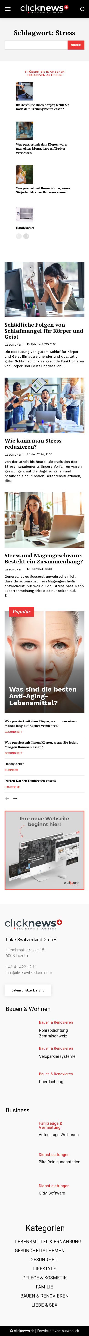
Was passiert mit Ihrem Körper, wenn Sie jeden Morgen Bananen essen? (43, 190)
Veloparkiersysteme (57, 1056)
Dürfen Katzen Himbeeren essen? (30, 780)
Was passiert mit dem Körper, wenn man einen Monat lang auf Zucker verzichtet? (41, 148)
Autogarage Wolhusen (59, 1134)
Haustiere (12, 787)
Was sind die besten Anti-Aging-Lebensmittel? (43, 696)
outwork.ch (70, 1331)
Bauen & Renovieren (56, 1022)
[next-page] (26, 236)
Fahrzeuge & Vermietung (50, 1125)
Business (11, 770)
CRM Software (52, 1193)
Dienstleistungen (54, 1155)
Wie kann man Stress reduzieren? (33, 443)
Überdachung (51, 1081)
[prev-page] (19, 236)
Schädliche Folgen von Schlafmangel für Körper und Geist (44, 330)
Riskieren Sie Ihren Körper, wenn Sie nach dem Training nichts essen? (42, 107)
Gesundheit (14, 344)
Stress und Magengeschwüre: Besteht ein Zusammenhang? (44, 558)
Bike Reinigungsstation (59, 1161)
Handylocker (25, 227)
